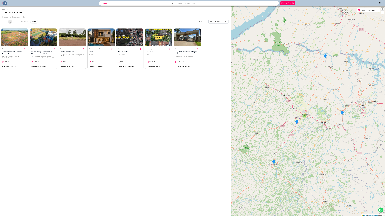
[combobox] (138, 3)
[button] (342, 113)
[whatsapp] (380, 210)
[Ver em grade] (5, 22)
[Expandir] (172, 3)
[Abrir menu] (380, 3)
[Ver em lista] (10, 22)
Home (4, 9)
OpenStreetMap (373, 215)
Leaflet (365, 215)
